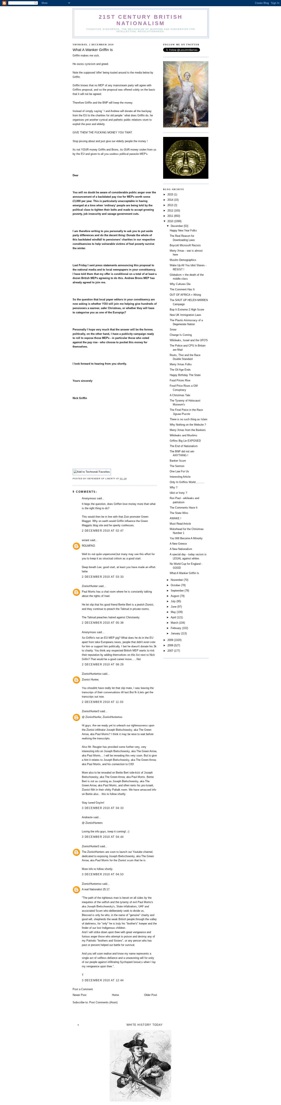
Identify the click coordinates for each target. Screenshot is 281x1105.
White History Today (145, 1024)
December (177, 226)
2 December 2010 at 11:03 (102, 702)
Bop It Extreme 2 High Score (187, 309)
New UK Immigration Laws (185, 314)
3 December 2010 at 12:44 (103, 980)
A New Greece (178, 543)
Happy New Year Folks (183, 230)
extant (85, 540)
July (173, 601)
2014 (170, 199)
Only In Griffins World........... (187, 482)
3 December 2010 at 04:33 (103, 808)
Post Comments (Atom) (103, 1002)
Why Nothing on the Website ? (188, 424)
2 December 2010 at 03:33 (103, 576)
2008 (170, 645)
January (176, 633)
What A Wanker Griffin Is (184, 573)
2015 (170, 194)
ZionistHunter (90, 586)
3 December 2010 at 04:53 (103, 874)
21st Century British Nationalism (141, 20)
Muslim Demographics (183, 259)
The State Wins (179, 513)
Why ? (173, 487)
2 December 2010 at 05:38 (103, 622)
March (175, 622)
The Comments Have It (183, 507)
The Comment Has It (182, 289)
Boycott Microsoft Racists (185, 245)
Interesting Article (180, 476)
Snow (173, 329)
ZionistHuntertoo (91, 673)
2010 (170, 221)
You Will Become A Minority (186, 538)
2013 (170, 205)
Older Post (150, 994)
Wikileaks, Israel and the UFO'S (189, 340)
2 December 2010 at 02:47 (103, 530)
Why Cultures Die (180, 284)
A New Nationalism (181, 549)
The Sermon (177, 466)
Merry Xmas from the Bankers (188, 430)
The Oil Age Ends (180, 369)
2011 (170, 215)
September (178, 590)
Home (115, 994)
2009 (170, 640)
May (174, 612)
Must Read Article (180, 523)
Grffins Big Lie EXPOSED (185, 440)
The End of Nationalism (184, 446)
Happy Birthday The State (185, 375)
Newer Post (79, 994)
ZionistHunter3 (90, 711)
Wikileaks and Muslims (183, 435)
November (177, 579)
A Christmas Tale (180, 395)
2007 (170, 650)
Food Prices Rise (180, 380)
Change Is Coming (181, 334)
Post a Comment (83, 989)
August (175, 595)
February (176, 628)
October (176, 585)
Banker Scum (178, 460)
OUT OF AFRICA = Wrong (185, 294)
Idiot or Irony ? (178, 492)
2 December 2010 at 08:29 (103, 664)
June (174, 606)
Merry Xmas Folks (181, 364)
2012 (170, 210)
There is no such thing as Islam (188, 419)
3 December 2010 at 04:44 (103, 836)
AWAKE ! (175, 518)
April (174, 617)
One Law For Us (179, 471)
